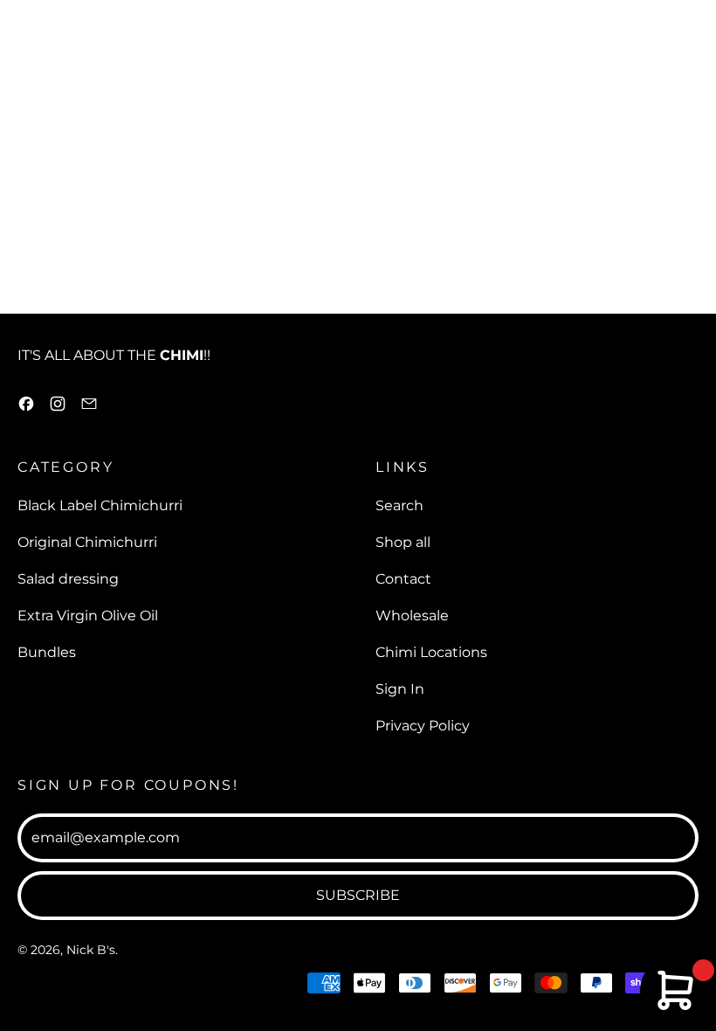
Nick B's (90, 950)
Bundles (46, 652)
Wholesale (412, 615)
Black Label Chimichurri (99, 505)
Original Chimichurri (87, 542)
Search (399, 505)
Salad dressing (68, 579)
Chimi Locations (431, 652)
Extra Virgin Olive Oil (87, 615)
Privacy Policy (422, 725)
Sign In (399, 689)
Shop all (402, 542)
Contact (403, 579)
